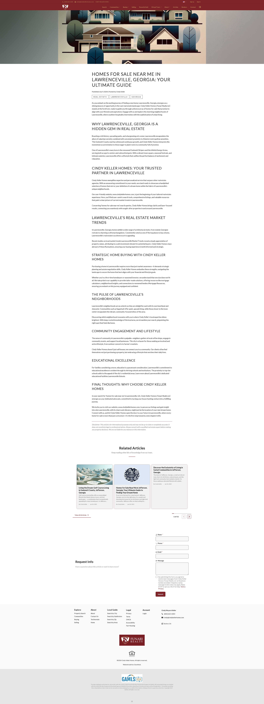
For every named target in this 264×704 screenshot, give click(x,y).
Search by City (112, 613)
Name (160, 535)
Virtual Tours (155, 7)
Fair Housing (130, 626)
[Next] (189, 517)
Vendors (184, 7)
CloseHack (137, 664)
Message (161, 561)
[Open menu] (200, 7)
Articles (175, 7)
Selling (134, 7)
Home (93, 622)
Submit (160, 594)
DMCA (128, 619)
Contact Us (94, 616)
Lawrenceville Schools (116, 376)
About (166, 7)
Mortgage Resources (156, 283)
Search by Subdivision (114, 616)
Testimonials (95, 619)
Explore (77, 610)
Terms (182, 587)
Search (104, 7)
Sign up (192, 2)
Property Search (79, 613)
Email (160, 552)
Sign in (198, 2)
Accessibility (130, 623)
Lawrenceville (119, 97)
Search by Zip (111, 619)
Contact (193, 7)
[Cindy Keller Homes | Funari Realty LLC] (132, 640)
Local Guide (112, 610)
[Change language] (184, 2)
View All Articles (81, 515)
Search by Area (112, 622)
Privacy (160, 589)
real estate (100, 97)
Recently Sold (143, 7)
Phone (160, 543)
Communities (114, 7)
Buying (125, 7)
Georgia (136, 97)
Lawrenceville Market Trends (132, 241)
